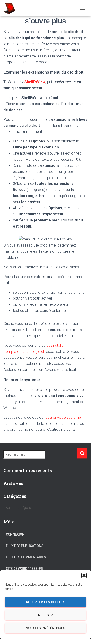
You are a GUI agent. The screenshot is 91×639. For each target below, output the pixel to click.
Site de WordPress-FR (24, 569)
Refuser (45, 615)
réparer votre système (62, 417)
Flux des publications (24, 546)
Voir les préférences (45, 628)
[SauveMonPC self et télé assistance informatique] (11, 8)
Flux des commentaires (26, 557)
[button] (84, 575)
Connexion (15, 534)
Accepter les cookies (45, 602)
